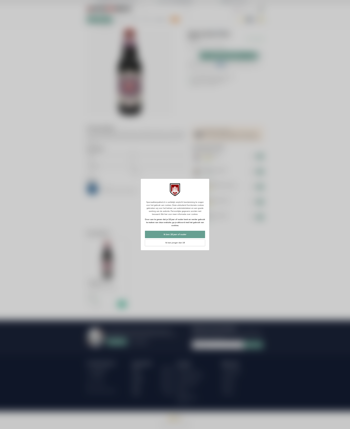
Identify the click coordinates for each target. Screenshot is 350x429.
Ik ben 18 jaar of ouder (175, 234)
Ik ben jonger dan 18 (175, 242)
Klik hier (164, 214)
